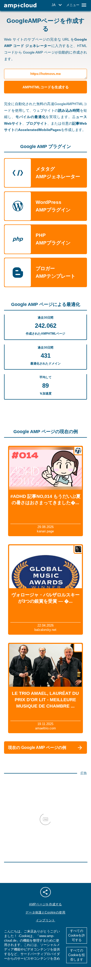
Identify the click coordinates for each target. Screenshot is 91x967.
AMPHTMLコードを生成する (45, 87)
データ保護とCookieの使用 (45, 912)
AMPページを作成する (45, 904)
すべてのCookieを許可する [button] (76, 935)
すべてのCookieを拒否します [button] (76, 954)
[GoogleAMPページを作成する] (20, 5)
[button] (57, 5)
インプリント (45, 920)
